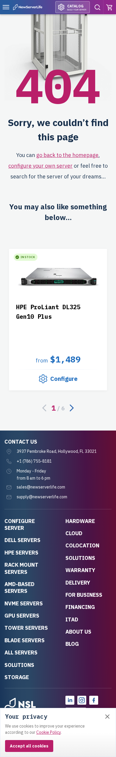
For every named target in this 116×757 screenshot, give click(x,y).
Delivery (77, 582)
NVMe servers (23, 603)
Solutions (19, 665)
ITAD (71, 619)
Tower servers (26, 627)
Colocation (82, 545)
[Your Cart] (110, 7)
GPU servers (21, 615)
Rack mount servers (21, 568)
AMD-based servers (19, 587)
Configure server (19, 524)
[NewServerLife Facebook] (93, 700)
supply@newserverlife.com (42, 497)
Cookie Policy (48, 732)
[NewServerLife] (20, 706)
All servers (20, 652)
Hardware (80, 521)
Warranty (80, 570)
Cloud (73, 533)
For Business (83, 594)
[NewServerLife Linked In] (69, 700)
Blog (72, 643)
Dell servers (22, 540)
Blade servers (24, 640)
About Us (78, 631)
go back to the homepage (67, 155)
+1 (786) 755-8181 (34, 461)
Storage (16, 677)
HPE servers (21, 552)
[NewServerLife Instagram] (81, 700)
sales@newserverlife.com (41, 487)
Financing (80, 607)
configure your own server (40, 165)
